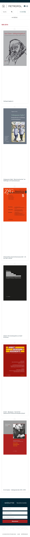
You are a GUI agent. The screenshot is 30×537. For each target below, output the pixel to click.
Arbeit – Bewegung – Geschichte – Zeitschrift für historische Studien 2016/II (14, 412)
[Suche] (12, 12)
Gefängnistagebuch (8, 101)
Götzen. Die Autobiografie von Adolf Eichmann (12, 336)
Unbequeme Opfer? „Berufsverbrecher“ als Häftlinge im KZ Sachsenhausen (14, 180)
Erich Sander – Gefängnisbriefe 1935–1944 (14, 490)
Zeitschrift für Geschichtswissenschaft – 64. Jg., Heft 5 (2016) (14, 257)
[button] (15, 17)
